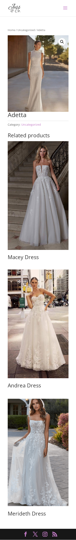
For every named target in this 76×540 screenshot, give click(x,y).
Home (11, 30)
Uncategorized (26, 30)
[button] (62, 41)
